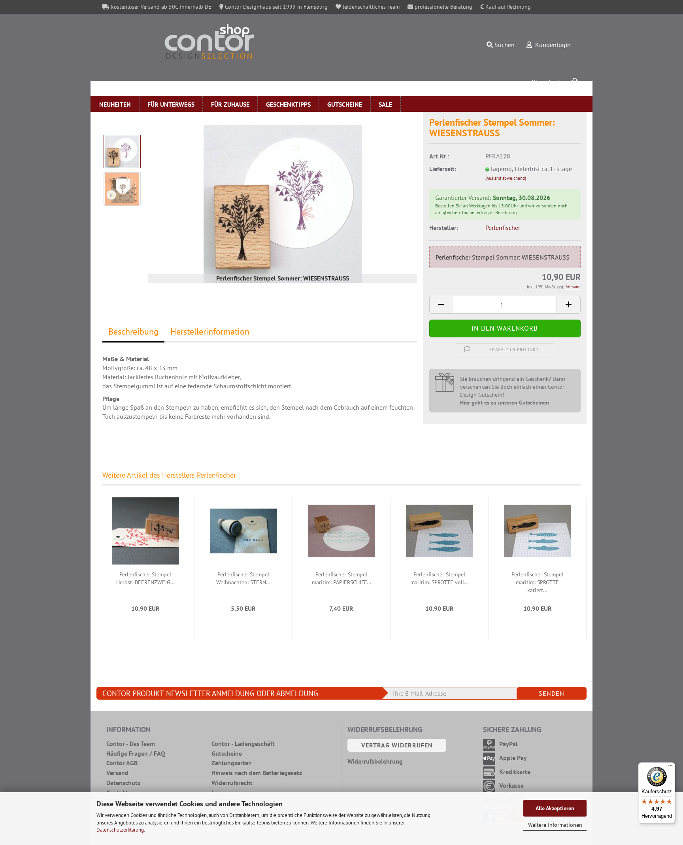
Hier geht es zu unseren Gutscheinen (504, 402)
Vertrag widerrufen (397, 745)
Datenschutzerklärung (120, 829)
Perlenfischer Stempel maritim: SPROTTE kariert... (537, 582)
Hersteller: (443, 227)
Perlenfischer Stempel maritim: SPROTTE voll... (439, 578)
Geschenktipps (288, 104)
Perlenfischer (502, 227)
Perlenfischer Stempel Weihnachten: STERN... (243, 578)
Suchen (504, 45)
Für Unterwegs (170, 104)
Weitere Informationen (555, 824)
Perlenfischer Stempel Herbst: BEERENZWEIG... (145, 578)
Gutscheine (344, 104)
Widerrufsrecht (232, 783)
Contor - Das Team (130, 743)
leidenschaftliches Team (370, 6)
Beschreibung (133, 331)
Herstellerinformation (209, 331)
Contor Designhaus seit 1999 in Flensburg (275, 6)
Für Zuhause (230, 104)
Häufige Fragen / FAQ (135, 753)
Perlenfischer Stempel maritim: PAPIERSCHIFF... (341, 578)
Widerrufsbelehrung (375, 761)
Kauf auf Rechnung (507, 6)
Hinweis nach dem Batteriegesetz (256, 773)
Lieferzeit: (442, 169)
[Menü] (670, 767)
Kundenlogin (551, 45)
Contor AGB (122, 763)
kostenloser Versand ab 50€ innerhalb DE (160, 6)
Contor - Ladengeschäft (243, 743)
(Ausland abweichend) (505, 178)
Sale (385, 104)
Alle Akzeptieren (555, 808)
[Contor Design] (242, 41)
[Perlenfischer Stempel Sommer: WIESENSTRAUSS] (283, 203)
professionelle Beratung (442, 6)
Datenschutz (123, 783)
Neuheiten (115, 104)
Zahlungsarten (231, 763)
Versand (117, 773)
